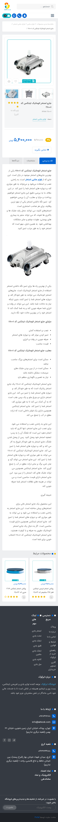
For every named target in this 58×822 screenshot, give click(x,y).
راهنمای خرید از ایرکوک (53, 654)
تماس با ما (51, 636)
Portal (37, 817)
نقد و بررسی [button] (47, 160)
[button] (24, 15)
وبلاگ (53, 626)
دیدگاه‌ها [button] (15, 160)
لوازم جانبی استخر (39, 119)
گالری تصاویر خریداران (52, 666)
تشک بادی (36, 640)
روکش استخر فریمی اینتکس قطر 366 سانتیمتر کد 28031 (43, 590)
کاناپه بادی (37, 659)
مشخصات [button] (31, 160)
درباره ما (52, 631)
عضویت (9, 807)
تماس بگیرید (41, 150)
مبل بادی (37, 664)
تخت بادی (37, 636)
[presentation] (52, 93)
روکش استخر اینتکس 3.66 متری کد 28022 (16, 590)
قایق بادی (37, 645)
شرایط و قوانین (52, 643)
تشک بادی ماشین (36, 652)
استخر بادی (36, 630)
